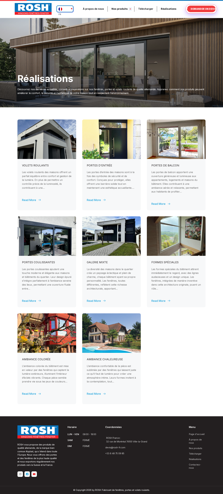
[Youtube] (34, 474)
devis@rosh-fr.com (115, 447)
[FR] (64, 8)
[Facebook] (27, 474)
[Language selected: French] (64, 8)
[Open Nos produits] (130, 9)
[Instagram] (20, 474)
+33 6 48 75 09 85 (114, 453)
